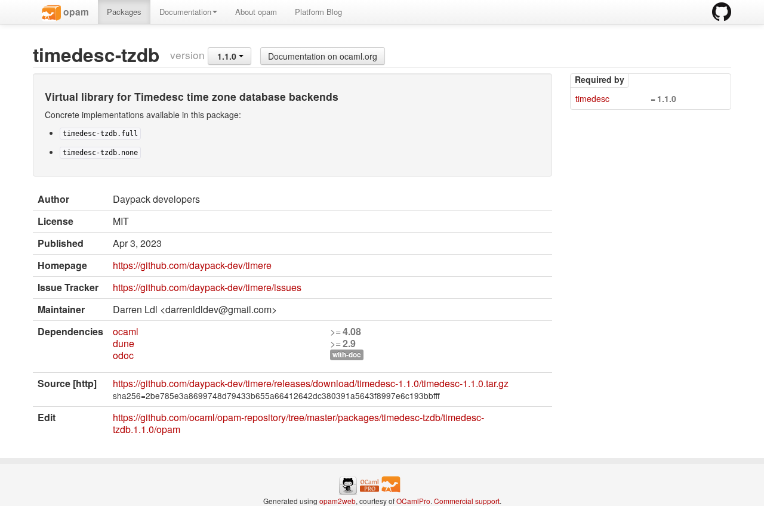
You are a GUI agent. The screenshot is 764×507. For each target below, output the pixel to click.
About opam (256, 11)
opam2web (337, 501)
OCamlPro (413, 501)
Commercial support (467, 501)
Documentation (185, 11)
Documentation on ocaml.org (322, 56)
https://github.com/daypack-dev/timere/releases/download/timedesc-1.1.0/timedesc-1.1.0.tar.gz (311, 383)
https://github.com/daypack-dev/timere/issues (207, 287)
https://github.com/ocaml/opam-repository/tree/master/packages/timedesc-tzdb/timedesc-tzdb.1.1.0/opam (298, 423)
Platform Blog (318, 11)
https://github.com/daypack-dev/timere (192, 265)
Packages (124, 11)
